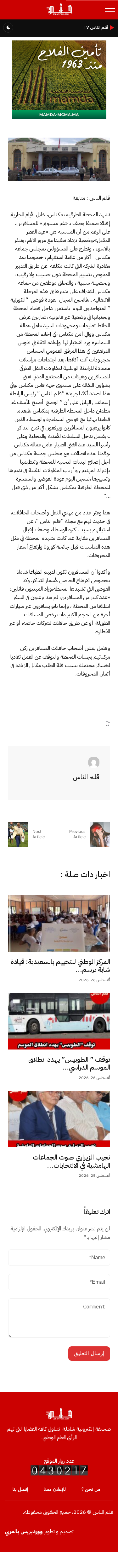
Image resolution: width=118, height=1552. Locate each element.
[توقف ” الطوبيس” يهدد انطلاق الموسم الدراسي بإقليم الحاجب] (59, 1021)
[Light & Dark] (8, 28)
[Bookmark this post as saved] (107, 724)
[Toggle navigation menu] (110, 10)
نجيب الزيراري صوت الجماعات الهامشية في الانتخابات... (71, 1161)
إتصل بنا (20, 1489)
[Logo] (59, 14)
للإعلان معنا (55, 1489)
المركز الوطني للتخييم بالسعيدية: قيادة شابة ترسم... (60, 966)
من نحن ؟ (90, 1489)
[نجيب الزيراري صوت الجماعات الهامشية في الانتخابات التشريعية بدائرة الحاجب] (59, 1119)
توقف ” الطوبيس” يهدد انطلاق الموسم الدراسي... (69, 1064)
